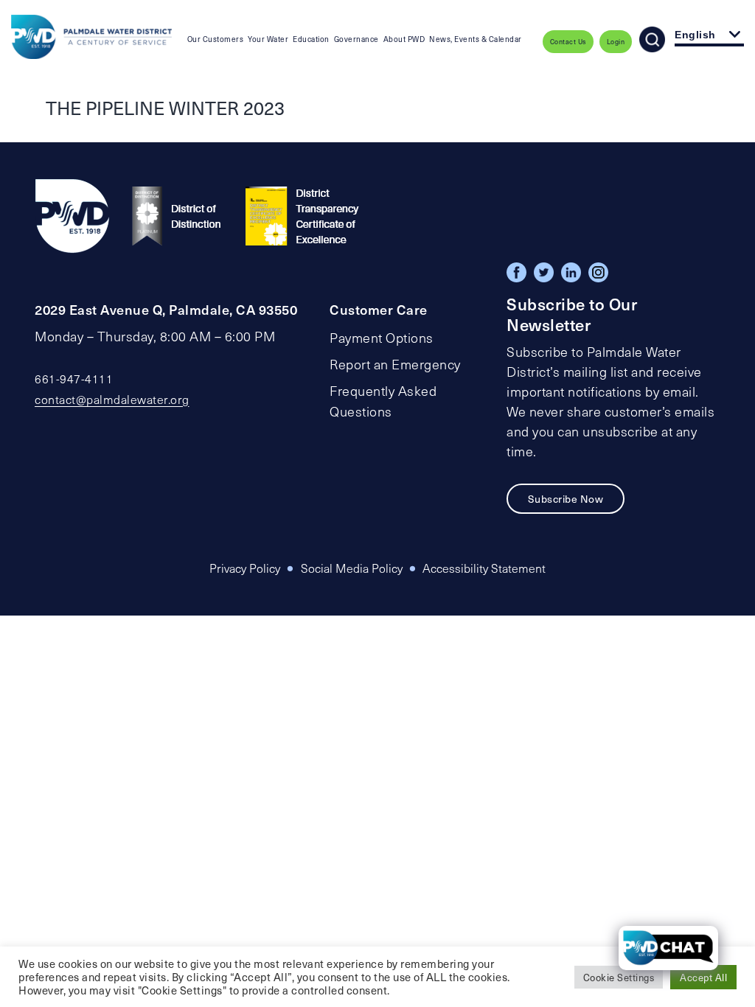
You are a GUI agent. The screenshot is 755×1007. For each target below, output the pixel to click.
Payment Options (382, 337)
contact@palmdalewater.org (112, 399)
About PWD (404, 38)
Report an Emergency (395, 364)
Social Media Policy (352, 568)
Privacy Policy (244, 568)
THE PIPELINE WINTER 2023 (165, 108)
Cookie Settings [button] (619, 977)
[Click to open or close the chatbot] (668, 948)
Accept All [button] (703, 977)
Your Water (268, 38)
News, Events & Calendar (475, 38)
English (695, 35)
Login (616, 41)
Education (311, 38)
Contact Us (568, 41)
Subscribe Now (566, 498)
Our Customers (215, 38)
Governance (356, 38)
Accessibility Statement (484, 568)
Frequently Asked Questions (383, 401)
